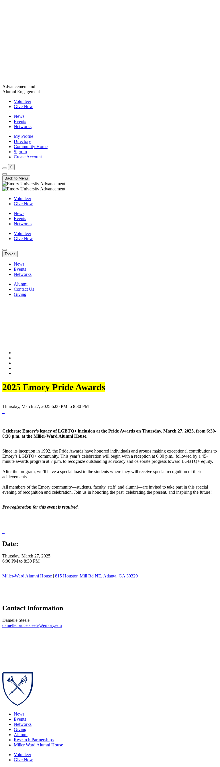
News (19, 116)
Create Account (28, 156)
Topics (10, 254)
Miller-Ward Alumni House (27, 575)
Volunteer (22, 101)
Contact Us (24, 289)
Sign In (20, 151)
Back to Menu (16, 178)
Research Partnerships (34, 739)
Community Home (31, 146)
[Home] (110, 43)
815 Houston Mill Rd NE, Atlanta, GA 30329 (96, 575)
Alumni (21, 284)
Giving (20, 294)
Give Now (23, 106)
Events (20, 121)
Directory (22, 141)
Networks (23, 126)
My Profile (23, 136)
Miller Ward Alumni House (38, 744)
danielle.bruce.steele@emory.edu (32, 625)
